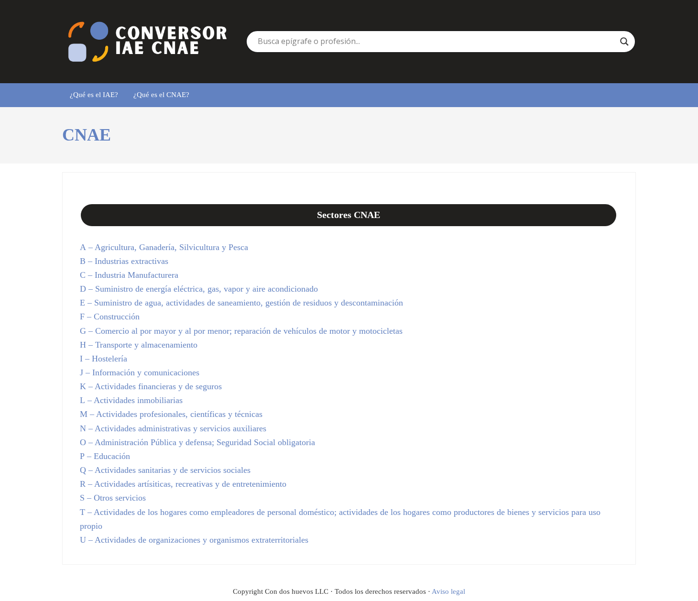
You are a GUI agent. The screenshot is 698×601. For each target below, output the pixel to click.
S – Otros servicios (113, 498)
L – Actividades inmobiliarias (131, 400)
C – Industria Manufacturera (129, 275)
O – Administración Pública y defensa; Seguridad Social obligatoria (197, 442)
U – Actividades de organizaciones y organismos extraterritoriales (194, 540)
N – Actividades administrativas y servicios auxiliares (173, 428)
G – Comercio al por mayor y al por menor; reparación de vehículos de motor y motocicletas (241, 331)
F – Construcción (110, 316)
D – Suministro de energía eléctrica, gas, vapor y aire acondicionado (199, 289)
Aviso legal (448, 591)
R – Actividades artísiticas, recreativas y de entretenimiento (183, 484)
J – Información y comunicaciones (139, 372)
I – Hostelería (103, 358)
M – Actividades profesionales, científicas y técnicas (171, 414)
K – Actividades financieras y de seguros (151, 386)
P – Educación (105, 456)
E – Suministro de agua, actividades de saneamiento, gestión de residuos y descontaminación (241, 302)
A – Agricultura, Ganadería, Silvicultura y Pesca (164, 247)
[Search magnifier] (624, 41)
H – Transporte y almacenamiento (138, 345)
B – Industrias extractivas (124, 261)
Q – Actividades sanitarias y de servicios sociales (165, 470)
